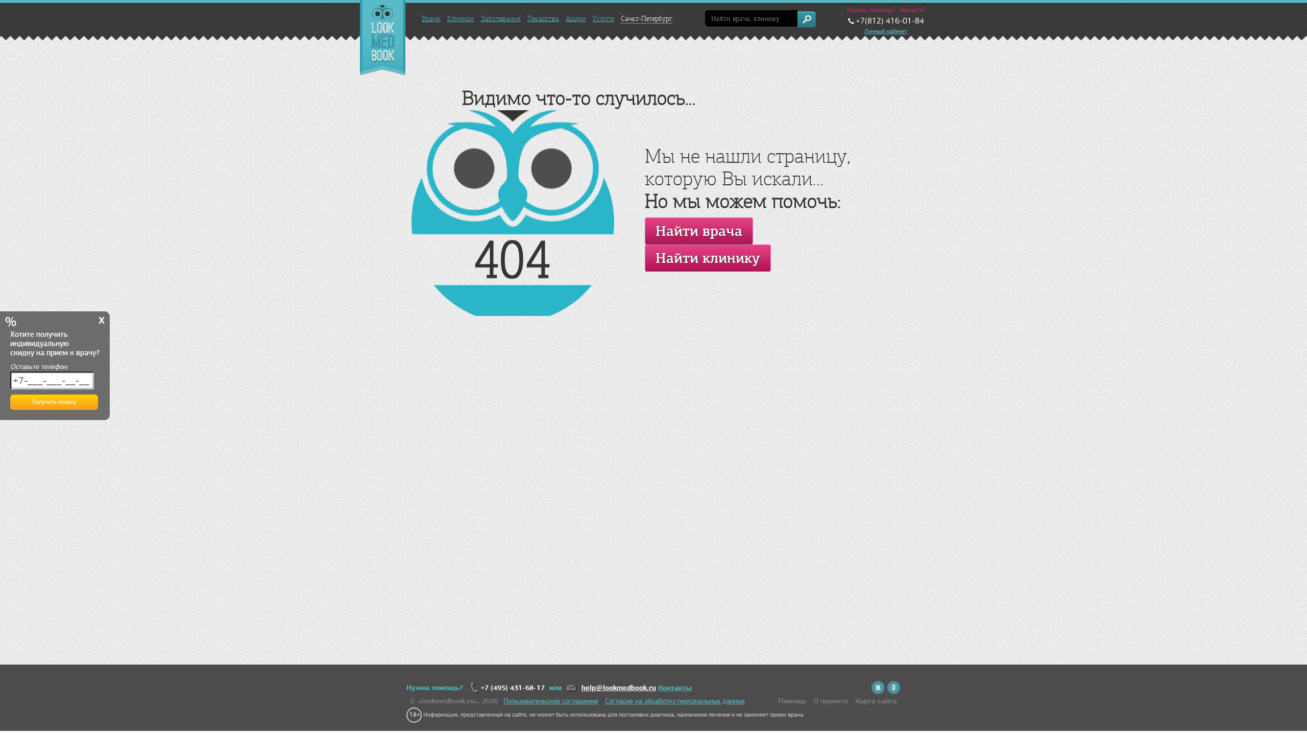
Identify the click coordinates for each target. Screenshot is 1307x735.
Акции (576, 18)
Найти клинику (708, 258)
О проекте (831, 701)
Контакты (675, 687)
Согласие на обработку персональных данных (675, 701)
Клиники (460, 18)
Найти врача (699, 231)
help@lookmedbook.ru (619, 687)
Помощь (792, 701)
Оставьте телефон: (39, 366)
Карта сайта (876, 701)
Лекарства (543, 18)
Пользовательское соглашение (550, 701)
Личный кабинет (885, 31)
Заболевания (501, 18)
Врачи (431, 18)
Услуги (603, 18)
